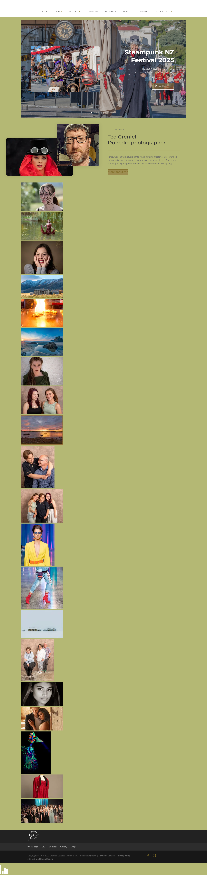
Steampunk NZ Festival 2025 (149, 56)
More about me (118, 172)
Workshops (32, 846)
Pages (126, 11)
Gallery (73, 11)
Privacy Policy (123, 855)
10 (113, 112)
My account (163, 11)
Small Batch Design (43, 859)
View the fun (163, 86)
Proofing (110, 11)
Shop (44, 11)
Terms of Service (107, 855)
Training (92, 11)
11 (115, 112)
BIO (58, 11)
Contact (144, 11)
